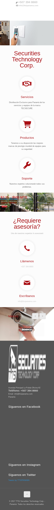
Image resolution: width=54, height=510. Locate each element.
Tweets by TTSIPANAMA (19, 480)
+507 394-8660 (27, 267)
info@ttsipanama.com (27, 301)
